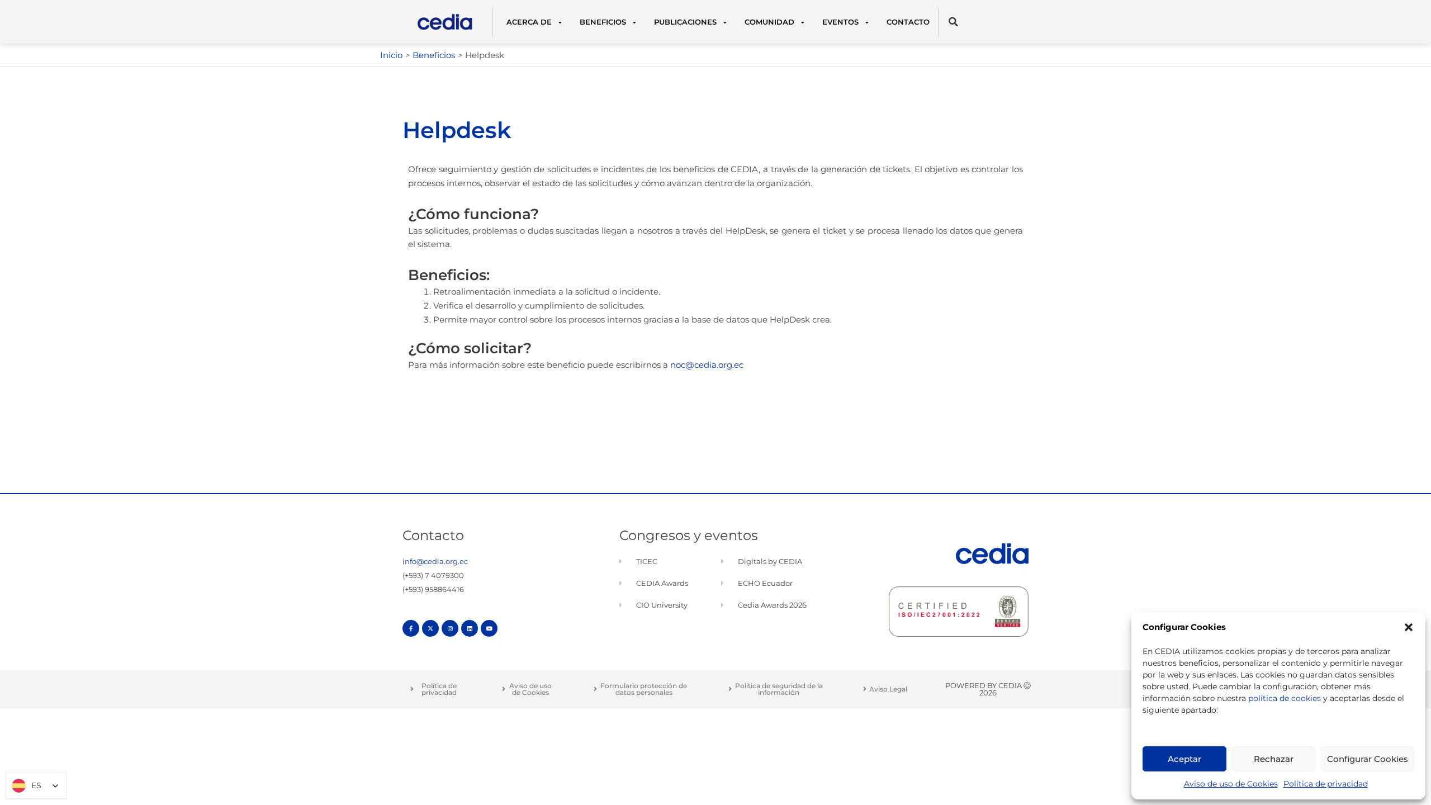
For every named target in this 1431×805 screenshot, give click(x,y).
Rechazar (1273, 759)
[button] (1408, 627)
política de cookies (1284, 698)
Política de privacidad (1325, 784)
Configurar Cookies (1367, 759)
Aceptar (1184, 759)
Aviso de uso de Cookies (1231, 784)
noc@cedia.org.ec (706, 364)
